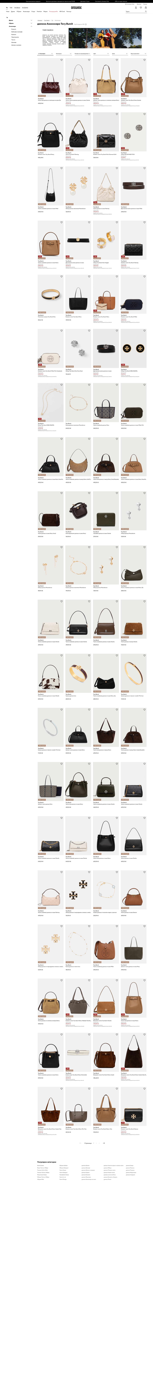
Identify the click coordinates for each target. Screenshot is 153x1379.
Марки (45, 11)
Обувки (19, 11)
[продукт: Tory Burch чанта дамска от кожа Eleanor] (134, 889)
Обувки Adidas (63, 1165)
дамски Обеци (107, 1168)
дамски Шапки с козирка (88, 1170)
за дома (25, 7)
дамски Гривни (85, 1172)
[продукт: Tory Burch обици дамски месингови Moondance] (78, 185)
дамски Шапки (85, 1165)
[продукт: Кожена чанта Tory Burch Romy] (50, 131)
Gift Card (62, 11)
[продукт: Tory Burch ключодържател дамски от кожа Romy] (78, 510)
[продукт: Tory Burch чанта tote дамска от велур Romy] (106, 727)
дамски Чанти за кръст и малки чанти (113, 1165)
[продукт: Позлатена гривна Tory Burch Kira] (50, 294)
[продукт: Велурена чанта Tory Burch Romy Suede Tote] (50, 1106)
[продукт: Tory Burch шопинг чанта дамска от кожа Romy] (78, 727)
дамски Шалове (86, 1168)
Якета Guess (40, 1165)
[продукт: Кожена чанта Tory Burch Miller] (134, 294)
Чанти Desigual (63, 1172)
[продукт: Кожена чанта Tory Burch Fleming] (134, 240)
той (11, 7)
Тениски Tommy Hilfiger (43, 1172)
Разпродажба (53, 11)
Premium (39, 11)
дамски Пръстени (86, 1177)
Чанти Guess (63, 1170)
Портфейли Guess (64, 1174)
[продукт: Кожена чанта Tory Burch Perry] (78, 294)
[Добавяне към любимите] (61, 60)
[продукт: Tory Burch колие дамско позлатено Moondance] (78, 402)
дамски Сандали (130, 1174)
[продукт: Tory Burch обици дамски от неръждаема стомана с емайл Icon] (78, 889)
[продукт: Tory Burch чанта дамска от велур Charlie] (134, 619)
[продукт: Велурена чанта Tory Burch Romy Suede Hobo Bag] (134, 1052)
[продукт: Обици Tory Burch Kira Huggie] (106, 240)
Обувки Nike (40, 1179)
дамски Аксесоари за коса (89, 1179)
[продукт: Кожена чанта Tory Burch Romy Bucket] (134, 77)
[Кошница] (146, 8)
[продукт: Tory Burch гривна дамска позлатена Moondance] (78, 564)
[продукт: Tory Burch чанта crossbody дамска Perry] (106, 402)
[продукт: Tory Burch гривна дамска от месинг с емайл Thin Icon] (134, 673)
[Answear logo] (76, 8)
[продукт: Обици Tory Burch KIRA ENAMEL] (134, 348)
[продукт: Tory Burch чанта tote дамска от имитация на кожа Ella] (50, 77)
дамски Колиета (86, 1174)
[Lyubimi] (141, 8)
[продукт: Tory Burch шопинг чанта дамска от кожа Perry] (134, 943)
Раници (68, 11)
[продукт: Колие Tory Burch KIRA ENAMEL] (50, 402)
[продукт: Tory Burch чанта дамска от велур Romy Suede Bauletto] (134, 727)
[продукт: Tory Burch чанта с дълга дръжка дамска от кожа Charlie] (78, 77)
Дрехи (13, 11)
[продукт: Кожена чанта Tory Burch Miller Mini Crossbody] (50, 348)
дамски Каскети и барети (110, 1177)
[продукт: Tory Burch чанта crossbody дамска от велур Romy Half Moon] (78, 456)
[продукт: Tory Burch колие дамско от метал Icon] (78, 943)
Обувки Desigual (64, 1168)
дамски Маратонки (131, 1172)
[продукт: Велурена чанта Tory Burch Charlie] (106, 998)
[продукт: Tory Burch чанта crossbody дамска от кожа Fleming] (50, 889)
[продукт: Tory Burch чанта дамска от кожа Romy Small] (50, 510)
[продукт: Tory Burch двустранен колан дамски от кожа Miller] (134, 185)
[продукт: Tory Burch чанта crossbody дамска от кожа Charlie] (50, 619)
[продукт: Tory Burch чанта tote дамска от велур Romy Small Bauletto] (106, 456)
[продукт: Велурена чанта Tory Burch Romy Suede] (106, 1052)
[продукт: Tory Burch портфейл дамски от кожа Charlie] (106, 510)
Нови (7, 11)
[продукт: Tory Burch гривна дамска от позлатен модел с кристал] (106, 889)
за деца (17, 7)
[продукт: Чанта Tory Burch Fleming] (78, 131)
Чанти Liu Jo (63, 1177)
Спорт (33, 11)
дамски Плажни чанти (109, 1170)
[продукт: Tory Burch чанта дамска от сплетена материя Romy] (50, 998)
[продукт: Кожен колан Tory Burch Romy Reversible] (78, 1052)
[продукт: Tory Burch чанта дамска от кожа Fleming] (106, 185)
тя (7, 7)
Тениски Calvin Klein (42, 1170)
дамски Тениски (130, 1168)
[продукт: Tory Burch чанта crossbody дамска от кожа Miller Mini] (134, 402)
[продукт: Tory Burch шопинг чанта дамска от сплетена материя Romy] (106, 77)
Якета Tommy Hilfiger (42, 1168)
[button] (45, 53)
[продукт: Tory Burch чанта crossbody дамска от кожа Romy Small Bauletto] (50, 456)
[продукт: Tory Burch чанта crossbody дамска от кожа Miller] (50, 185)
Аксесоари (26, 11)
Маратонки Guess (42, 1174)
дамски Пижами (130, 1170)
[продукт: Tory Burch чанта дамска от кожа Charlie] (134, 835)
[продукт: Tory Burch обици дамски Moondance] (134, 510)
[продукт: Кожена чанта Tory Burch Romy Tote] (106, 1106)
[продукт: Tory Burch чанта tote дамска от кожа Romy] (78, 781)
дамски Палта (107, 1179)
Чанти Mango (63, 1179)
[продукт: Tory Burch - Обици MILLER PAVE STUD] (134, 131)
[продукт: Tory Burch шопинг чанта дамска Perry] (50, 781)
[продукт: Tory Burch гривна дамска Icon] (78, 673)
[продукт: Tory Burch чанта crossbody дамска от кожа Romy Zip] (134, 564)
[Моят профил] (136, 8)
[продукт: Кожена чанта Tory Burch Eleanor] (134, 1106)
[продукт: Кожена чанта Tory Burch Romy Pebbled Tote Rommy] (78, 998)
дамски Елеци (129, 1165)
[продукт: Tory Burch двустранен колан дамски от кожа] (78, 240)
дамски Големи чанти (109, 1172)
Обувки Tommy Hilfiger (43, 1177)
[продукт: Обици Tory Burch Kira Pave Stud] (78, 348)
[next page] (104, 1143)
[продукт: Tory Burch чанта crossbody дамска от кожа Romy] (50, 240)
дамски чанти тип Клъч (110, 1174)
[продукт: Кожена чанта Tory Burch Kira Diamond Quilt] (106, 131)
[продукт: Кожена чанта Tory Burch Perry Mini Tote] (78, 1106)
